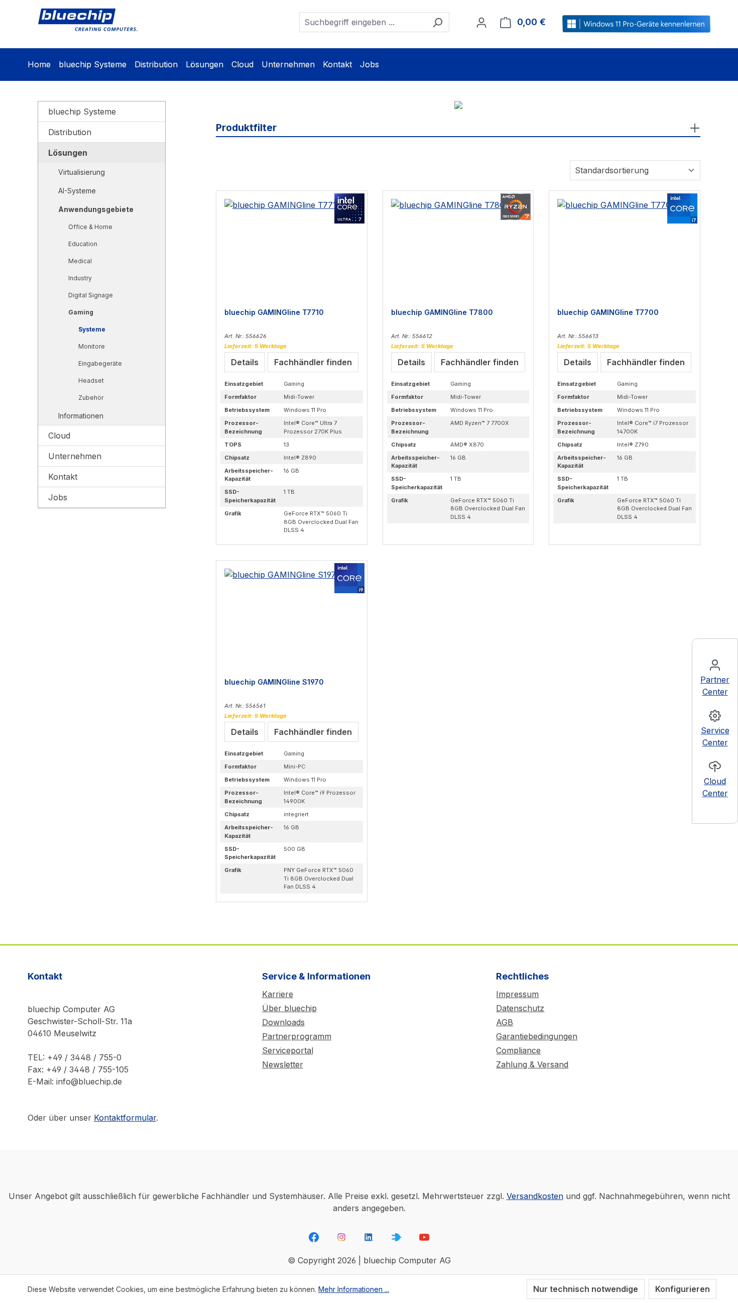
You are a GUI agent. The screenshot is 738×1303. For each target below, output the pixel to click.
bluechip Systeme (82, 111)
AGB (504, 1022)
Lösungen (67, 153)
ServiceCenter (715, 736)
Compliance (518, 1050)
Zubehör (90, 397)
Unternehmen (74, 456)
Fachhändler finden (313, 362)
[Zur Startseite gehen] (88, 20)
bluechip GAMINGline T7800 (442, 312)
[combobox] (362, 22)
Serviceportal (287, 1050)
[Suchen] (437, 22)
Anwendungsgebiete (96, 209)
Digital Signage (90, 295)
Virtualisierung (81, 172)
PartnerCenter (714, 686)
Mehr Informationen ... (353, 1289)
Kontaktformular (125, 1118)
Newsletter (282, 1064)
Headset (91, 380)
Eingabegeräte (100, 363)
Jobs (57, 497)
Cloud (59, 435)
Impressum (517, 994)
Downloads (283, 1022)
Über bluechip (289, 1008)
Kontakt (62, 477)
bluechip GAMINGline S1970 (274, 682)
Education (82, 244)
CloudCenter (715, 787)
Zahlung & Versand (532, 1064)
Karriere (277, 994)
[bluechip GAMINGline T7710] (291, 249)
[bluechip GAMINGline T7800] (458, 249)
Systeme (91, 329)
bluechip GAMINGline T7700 (608, 312)
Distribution (69, 132)
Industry (80, 278)
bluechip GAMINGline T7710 (274, 312)
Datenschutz (520, 1008)
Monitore (91, 346)
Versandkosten (535, 1196)
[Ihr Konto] (481, 22)
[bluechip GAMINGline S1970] (291, 619)
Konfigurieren (682, 1289)
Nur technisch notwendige (585, 1289)
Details (245, 362)
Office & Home (90, 227)
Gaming (80, 312)
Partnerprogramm (296, 1036)
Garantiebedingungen (536, 1036)
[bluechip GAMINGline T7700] (624, 249)
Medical (80, 261)
